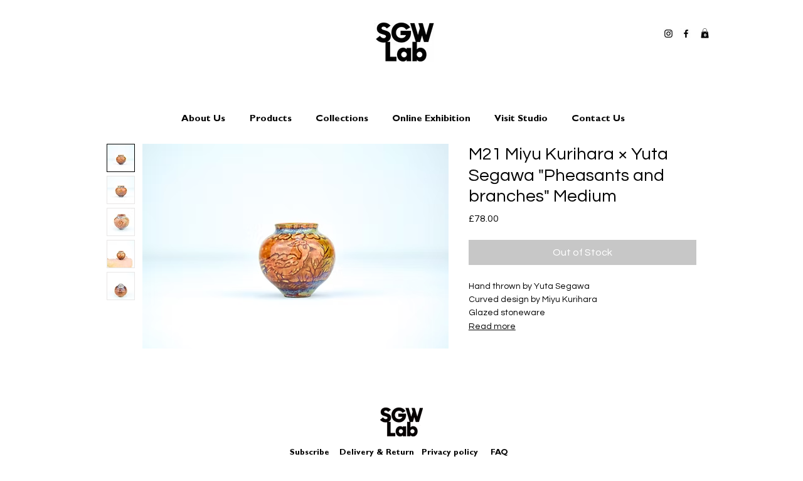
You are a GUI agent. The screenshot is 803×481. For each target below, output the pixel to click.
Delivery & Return (376, 453)
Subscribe (309, 453)
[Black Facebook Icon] (686, 33)
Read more (492, 326)
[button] (705, 33)
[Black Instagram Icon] (668, 33)
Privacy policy (455, 453)
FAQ (499, 453)
